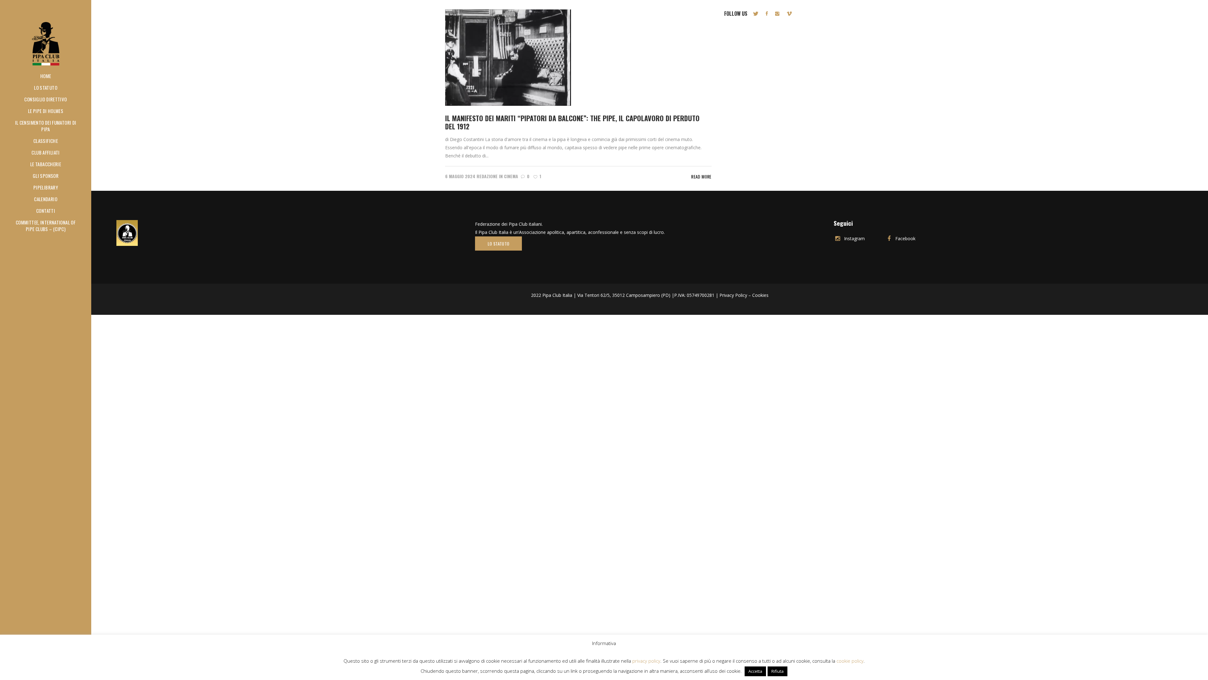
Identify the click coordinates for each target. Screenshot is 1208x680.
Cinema (511, 176)
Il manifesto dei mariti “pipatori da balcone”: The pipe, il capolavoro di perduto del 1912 (572, 122)
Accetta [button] (755, 671)
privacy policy (646, 661)
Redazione (487, 176)
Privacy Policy (733, 295)
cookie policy (850, 661)
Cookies (760, 295)
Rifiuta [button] (777, 671)
